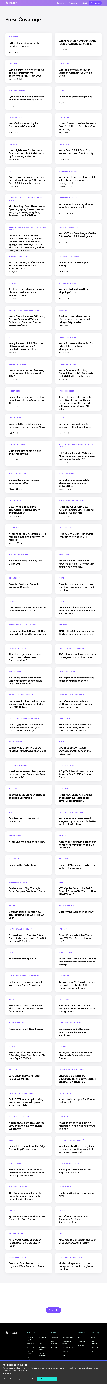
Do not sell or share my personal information (19, 1379)
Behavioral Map (67, 1337)
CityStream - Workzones (43, 1354)
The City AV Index (30, 1358)
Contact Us (53, 1310)
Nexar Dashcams (94, 1342)
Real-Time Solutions (30, 1352)
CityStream (54, 1337)
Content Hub (82, 1341)
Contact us (95, 3)
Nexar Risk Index (42, 1348)
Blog (79, 1337)
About (84, 3)
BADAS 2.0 (30, 1347)
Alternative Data (67, 1347)
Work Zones (55, 1347)
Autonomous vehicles (66, 1342)
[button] (61, 3)
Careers (93, 1351)
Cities (64, 1355)
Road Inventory (54, 1342)
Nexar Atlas (30, 1343)
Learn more (7, 1373)
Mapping (65, 1351)
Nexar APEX (42, 1337)
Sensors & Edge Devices (31, 1339)
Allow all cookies (47, 1379)
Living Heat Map (42, 1342)
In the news (81, 1345)
